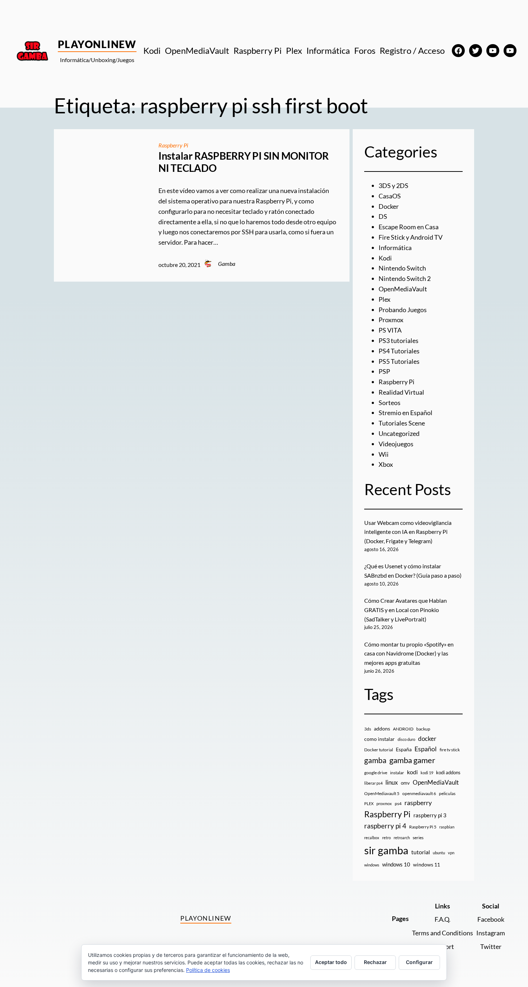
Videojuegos (396, 444)
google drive (375, 772)
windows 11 (426, 864)
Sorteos (389, 402)
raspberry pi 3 (429, 815)
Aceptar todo (331, 962)
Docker (389, 206)
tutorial (420, 852)
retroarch (402, 837)
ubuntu (439, 852)
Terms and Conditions (442, 933)
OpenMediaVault (403, 289)
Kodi (385, 258)
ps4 (398, 803)
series (418, 837)
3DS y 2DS (393, 185)
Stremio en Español (405, 413)
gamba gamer (412, 760)
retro (386, 837)
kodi (412, 772)
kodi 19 (427, 772)
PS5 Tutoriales (399, 361)
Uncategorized (399, 433)
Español (425, 749)
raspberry (418, 803)
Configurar (419, 962)
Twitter (490, 946)
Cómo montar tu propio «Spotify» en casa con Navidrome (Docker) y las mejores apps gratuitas (409, 653)
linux (391, 782)
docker (427, 738)
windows (371, 865)
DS (383, 216)
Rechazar (375, 962)
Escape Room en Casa (409, 227)
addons (382, 728)
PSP (384, 371)
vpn (451, 852)
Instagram (490, 933)
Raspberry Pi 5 (422, 826)
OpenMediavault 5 (381, 793)
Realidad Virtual (401, 392)
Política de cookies (208, 970)
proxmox (384, 803)
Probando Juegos (403, 310)
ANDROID (403, 729)
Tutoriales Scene (402, 423)
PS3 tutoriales (398, 340)
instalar (397, 772)
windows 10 (396, 864)
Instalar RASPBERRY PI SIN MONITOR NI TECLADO (243, 162)
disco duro (406, 739)
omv (405, 783)
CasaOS (390, 196)
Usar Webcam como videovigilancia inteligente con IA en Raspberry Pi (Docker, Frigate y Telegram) (407, 531)
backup (423, 729)
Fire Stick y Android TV (411, 237)
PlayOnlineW (97, 44)
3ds (367, 729)
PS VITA (390, 330)
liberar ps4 (373, 783)
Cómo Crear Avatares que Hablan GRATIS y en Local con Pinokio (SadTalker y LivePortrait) (405, 609)
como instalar (379, 739)
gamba (375, 760)
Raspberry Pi (173, 145)
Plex (384, 299)
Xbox (386, 464)
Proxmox (391, 320)
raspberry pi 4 (385, 826)
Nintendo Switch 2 (405, 278)
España (404, 749)
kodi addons (448, 772)
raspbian (446, 826)
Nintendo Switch (402, 268)
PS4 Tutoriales (399, 351)
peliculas (447, 793)
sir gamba (386, 850)
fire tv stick (450, 749)
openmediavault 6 (419, 793)
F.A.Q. (442, 919)
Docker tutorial (378, 749)
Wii (384, 454)
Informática (395, 248)
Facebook (490, 919)
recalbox (371, 837)
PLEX (369, 803)
